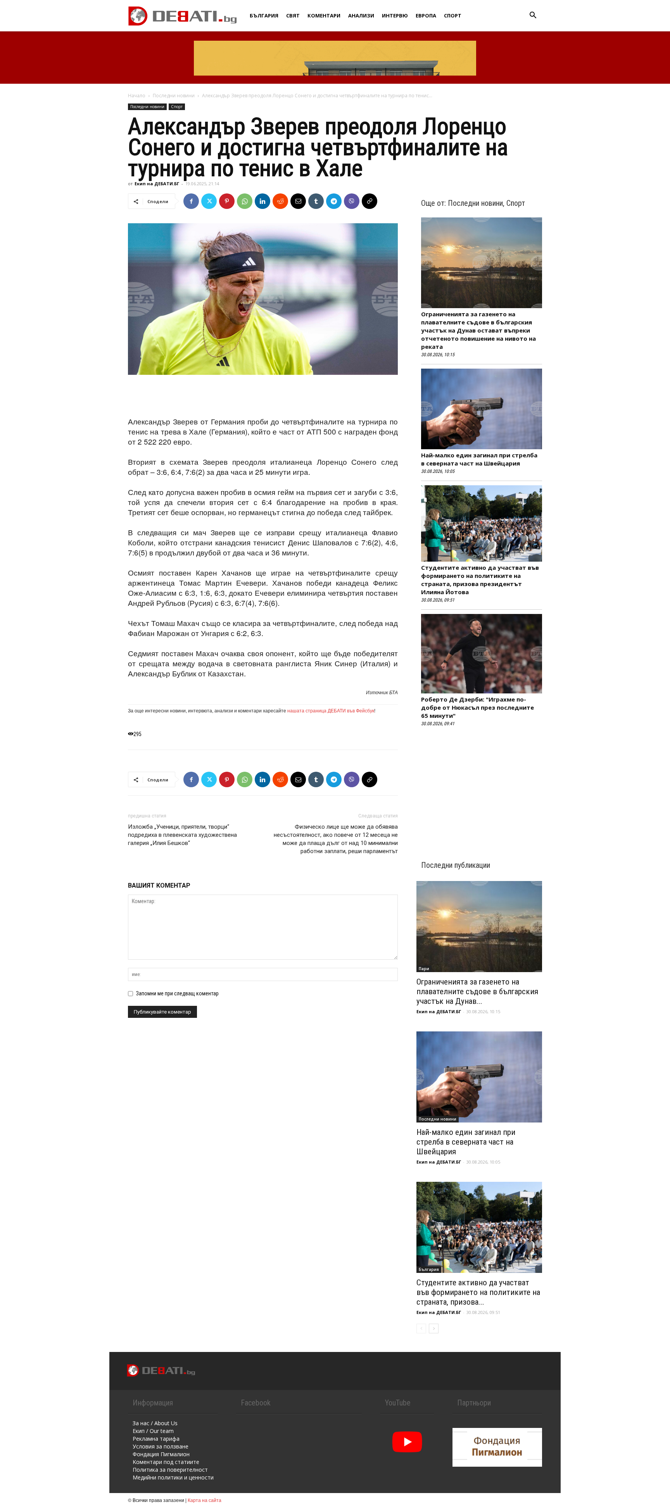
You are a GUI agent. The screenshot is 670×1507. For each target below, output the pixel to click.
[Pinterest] (227, 201)
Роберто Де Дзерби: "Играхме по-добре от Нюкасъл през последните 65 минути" (477, 707)
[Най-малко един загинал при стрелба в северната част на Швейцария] (479, 1076)
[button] (532, 16)
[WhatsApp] (244, 201)
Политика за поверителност (170, 1469)
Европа (426, 15)
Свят (293, 15)
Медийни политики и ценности (173, 1477)
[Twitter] (209, 201)
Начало (136, 95)
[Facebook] (191, 201)
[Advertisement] (263, 396)
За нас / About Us (155, 1423)
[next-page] (434, 1328)
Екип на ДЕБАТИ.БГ (157, 183)
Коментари (323, 15)
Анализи (361, 15)
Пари (424, 968)
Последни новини (174, 95)
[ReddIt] (280, 201)
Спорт (452, 15)
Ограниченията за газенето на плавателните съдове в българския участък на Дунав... (477, 991)
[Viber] (351, 201)
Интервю (395, 15)
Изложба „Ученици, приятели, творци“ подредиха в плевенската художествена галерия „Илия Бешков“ (182, 835)
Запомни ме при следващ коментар (177, 993)
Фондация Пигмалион (161, 1454)
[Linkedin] (262, 201)
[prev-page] (421, 1328)
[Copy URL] (369, 201)
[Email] (298, 201)
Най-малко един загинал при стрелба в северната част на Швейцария (479, 459)
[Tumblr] (316, 201)
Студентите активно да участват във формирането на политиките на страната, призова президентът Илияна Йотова (480, 580)
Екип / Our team (153, 1431)
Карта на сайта (204, 1500)
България (264, 15)
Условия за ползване (160, 1446)
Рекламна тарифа (156, 1438)
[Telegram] (334, 201)
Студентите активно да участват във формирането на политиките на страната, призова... (478, 1292)
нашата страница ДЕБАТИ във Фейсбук (330, 710)
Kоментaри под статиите (166, 1462)
